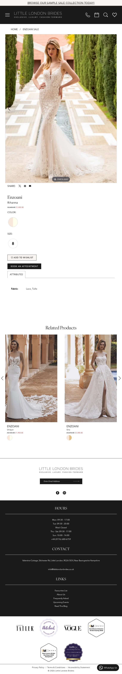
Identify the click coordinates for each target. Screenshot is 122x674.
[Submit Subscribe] (77, 481)
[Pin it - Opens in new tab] (25, 186)
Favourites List (61, 590)
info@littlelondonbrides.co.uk (61, 569)
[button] (7, 15)
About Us (61, 594)
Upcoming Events (61, 602)
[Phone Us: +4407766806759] (87, 15)
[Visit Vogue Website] (72, 628)
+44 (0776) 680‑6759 (61, 539)
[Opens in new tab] (48, 628)
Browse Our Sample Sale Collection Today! (61, 3)
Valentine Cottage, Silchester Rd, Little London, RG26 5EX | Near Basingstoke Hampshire (61, 560)
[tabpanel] (61, 108)
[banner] (38, 15)
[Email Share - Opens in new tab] (30, 186)
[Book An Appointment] (96, 15)
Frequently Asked (61, 598)
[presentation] (31, 378)
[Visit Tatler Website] (24, 628)
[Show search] (105, 15)
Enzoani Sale (31, 29)
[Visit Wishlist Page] (114, 15)
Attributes (16, 274)
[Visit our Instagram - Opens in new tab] (64, 492)
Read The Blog (61, 606)
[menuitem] (7, 15)
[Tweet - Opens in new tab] (20, 186)
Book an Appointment (24, 266)
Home (14, 29)
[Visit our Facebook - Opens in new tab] (57, 492)
